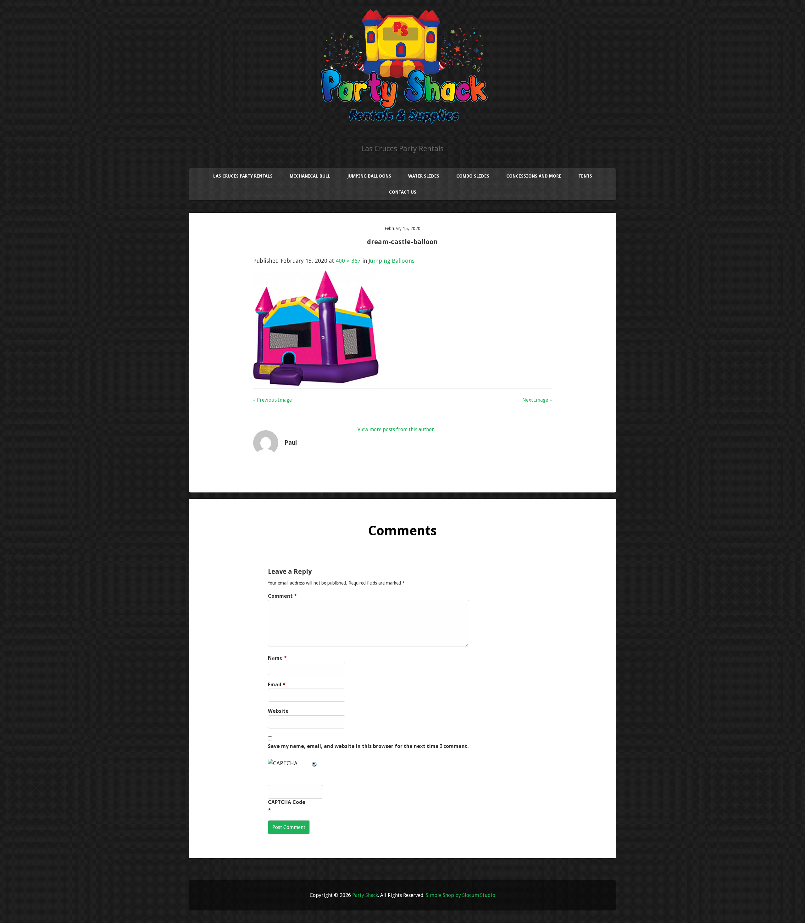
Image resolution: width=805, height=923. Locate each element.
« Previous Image (272, 400)
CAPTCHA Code (286, 802)
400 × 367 (348, 260)
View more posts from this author (396, 429)
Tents (585, 176)
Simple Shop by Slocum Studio (460, 895)
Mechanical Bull (310, 176)
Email (277, 685)
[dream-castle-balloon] (316, 384)
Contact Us (402, 192)
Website (278, 711)
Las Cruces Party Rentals (243, 176)
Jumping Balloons (369, 176)
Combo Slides (472, 176)
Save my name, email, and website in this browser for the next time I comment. (368, 746)
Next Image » (537, 400)
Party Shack (365, 895)
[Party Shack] (402, 122)
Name (277, 658)
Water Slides (423, 176)
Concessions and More (533, 176)
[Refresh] (314, 763)
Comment (282, 596)
